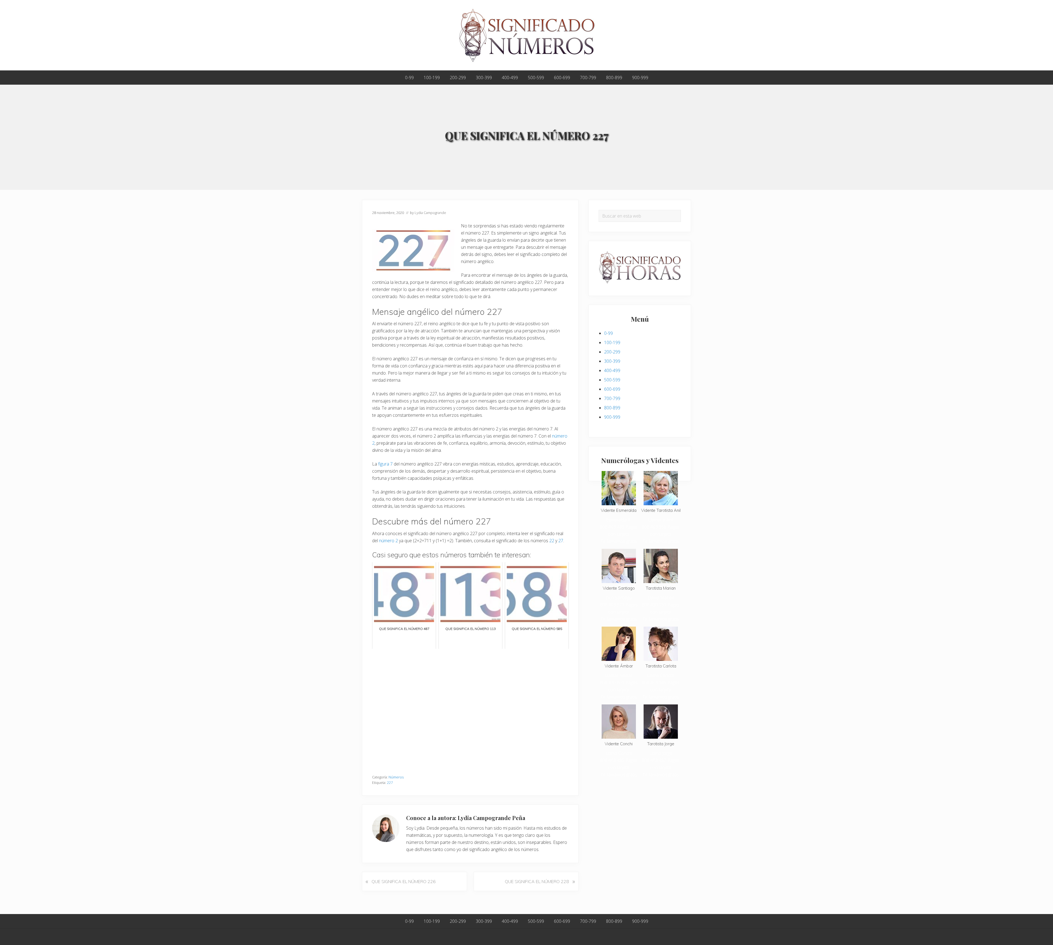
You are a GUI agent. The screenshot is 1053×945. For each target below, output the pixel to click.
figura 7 (385, 464)
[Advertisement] (470, 709)
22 (551, 541)
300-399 (612, 361)
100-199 (612, 342)
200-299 (612, 352)
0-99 (608, 333)
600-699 (612, 389)
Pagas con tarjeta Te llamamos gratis (619, 534)
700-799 (612, 398)
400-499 (612, 370)
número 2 (388, 541)
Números (396, 777)
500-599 (612, 380)
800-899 (612, 408)
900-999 (612, 417)
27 (560, 541)
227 (390, 782)
